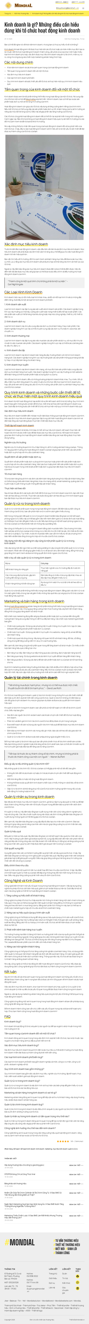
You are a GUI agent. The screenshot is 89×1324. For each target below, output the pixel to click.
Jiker (6, 1300)
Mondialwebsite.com (63, 1300)
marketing (48, 1149)
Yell (24, 1300)
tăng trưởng (31, 99)
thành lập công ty (72, 1308)
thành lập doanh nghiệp (14, 1310)
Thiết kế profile (63, 1305)
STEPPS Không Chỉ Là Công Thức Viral (19, 1174)
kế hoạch (16, 1149)
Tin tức (82, 39)
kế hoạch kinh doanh (28, 1149)
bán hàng (9, 1149)
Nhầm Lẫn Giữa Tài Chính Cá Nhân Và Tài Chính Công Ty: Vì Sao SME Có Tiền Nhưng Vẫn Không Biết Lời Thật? (33, 1193)
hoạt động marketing (19, 606)
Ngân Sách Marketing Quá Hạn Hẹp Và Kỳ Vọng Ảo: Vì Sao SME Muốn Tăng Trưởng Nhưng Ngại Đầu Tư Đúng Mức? (34, 1205)
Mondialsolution (34, 1300)
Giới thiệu (53, 1278)
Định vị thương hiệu (18, 1308)
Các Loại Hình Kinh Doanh (23, 292)
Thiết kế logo (37, 1310)
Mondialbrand (48, 1300)
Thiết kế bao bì (47, 1308)
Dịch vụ (52, 1283)
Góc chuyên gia (65, 1290)
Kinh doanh (9, 49)
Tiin (19, 1300)
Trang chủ (7, 13)
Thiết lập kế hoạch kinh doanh (19, 425)
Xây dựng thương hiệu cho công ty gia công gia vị (24, 1165)
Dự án (64, 1273)
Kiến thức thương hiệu (21, 13)
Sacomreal (58, 1308)
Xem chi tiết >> (76, 1165)
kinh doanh (40, 1149)
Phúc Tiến (51, 1305)
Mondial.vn (81, 1320)
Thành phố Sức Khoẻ (12, 1305)
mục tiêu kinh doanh (60, 1149)
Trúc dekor (41, 1305)
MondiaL (77, 1300)
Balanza (13, 1300)
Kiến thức (66, 1283)
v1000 (28, 1310)
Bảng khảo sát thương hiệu (15, 1183)
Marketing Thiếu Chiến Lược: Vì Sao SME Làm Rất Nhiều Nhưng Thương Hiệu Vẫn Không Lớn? (33, 1216)
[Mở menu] (83, 8)
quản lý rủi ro (73, 1149)
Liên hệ (52, 1287)
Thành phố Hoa (29, 1305)
